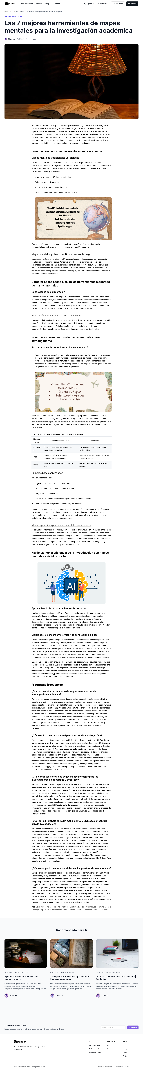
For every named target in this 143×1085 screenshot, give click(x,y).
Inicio (6, 11)
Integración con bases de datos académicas (56, 315)
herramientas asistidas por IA (47, 613)
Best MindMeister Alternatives (83, 907)
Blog (47, 4)
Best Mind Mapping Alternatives (54, 907)
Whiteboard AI (94, 1049)
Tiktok (125, 1052)
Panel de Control (26, 4)
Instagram (126, 1049)
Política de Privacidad (104, 1067)
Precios (39, 4)
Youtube (125, 1056)
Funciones (56, 4)
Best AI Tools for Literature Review (60, 910)
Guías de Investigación (13, 16)
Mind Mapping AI (94, 1045)
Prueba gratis (118, 4)
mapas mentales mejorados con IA (50, 259)
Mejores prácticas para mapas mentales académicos (61, 525)
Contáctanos (111, 1049)
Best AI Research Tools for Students (92, 910)
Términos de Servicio (122, 1067)
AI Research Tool (95, 1052)
